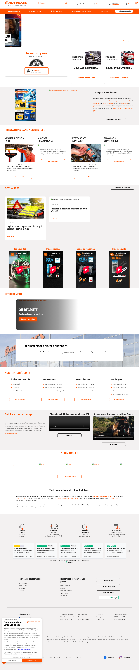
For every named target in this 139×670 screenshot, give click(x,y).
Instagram (127, 654)
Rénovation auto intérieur (86, 387)
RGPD (50, 653)
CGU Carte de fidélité (120, 613)
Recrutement (100, 615)
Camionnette (64, 589)
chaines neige (113, 101)
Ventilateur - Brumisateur (21, 391)
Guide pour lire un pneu (36, 56)
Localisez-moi (44, 352)
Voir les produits (20, 399)
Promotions (104, 11)
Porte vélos (22, 584)
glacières (96, 106)
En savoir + (69, 435)
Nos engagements (101, 613)
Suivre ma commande (66, 611)
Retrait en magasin (119, 615)
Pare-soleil (16, 384)
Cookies (78, 653)
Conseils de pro (82, 613)
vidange (91, 501)
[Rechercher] (66, 3)
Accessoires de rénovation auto (88, 391)
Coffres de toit (23, 579)
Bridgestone (103, 493)
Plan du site (68, 653)
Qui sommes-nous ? (84, 615)
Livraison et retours (66, 615)
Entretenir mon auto (35, 11)
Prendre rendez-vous (108, 582)
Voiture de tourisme (66, 587)
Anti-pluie (116, 391)
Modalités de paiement (67, 613)
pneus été (104, 106)
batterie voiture (117, 108)
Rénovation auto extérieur (86, 384)
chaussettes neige (125, 101)
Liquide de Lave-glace (119, 387)
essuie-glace (114, 495)
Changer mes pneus (14, 11)
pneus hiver (96, 103)
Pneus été (63, 584)
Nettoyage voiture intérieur (53, 387)
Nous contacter (108, 576)
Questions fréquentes (120, 611)
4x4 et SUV (63, 592)
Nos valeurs (99, 611)
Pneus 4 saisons (65, 582)
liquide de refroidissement (70, 495)
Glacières (16, 387)
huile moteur (58, 495)
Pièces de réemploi (83, 611)
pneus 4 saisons (108, 103)
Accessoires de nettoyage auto (54, 391)
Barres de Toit (23, 582)
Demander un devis (108, 588)
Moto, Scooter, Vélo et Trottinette (81, 11)
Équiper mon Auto (56, 11)
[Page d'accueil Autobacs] (16, 3)
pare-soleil (124, 103)
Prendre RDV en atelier (124, 11)
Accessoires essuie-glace (121, 394)
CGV (58, 653)
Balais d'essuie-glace (119, 384)
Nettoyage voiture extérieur (53, 384)
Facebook (111, 654)
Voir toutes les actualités (122, 187)
